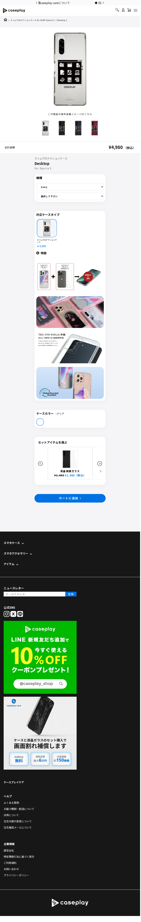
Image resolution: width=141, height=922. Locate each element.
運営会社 (9, 850)
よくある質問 (11, 802)
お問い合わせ (11, 869)
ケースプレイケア (14, 782)
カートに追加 (68, 498)
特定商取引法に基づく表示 (19, 856)
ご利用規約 (10, 863)
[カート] (129, 11)
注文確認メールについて (18, 827)
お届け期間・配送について (19, 809)
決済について (11, 815)
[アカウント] (123, 11)
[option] (70, 2)
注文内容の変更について (18, 821)
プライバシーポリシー (16, 875)
